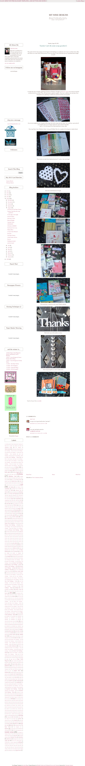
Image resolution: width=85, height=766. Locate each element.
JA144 (14, 558)
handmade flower (8, 549)
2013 (7, 193)
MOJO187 (21, 624)
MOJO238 (11, 627)
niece (13, 637)
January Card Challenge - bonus (17, 559)
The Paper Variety (11, 235)
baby (17, 467)
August (9, 207)
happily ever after (15, 549)
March (9, 253)
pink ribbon (15, 664)
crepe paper (8, 503)
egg (17, 515)
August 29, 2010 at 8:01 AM (38, 423)
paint (18, 657)
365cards (14, 444)
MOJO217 (19, 626)
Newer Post (28, 474)
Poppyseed (6, 669)
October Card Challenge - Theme (11, 654)
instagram (9, 556)
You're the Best (10, 216)
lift (11, 593)
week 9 (17, 747)
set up (7, 693)
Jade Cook (32, 419)
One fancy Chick (11, 218)
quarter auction (7, 674)
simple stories (13, 695)
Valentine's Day (13, 737)
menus (22, 614)
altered (20, 445)
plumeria (11, 667)
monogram (16, 629)
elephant (21, 515)
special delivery (16, 700)
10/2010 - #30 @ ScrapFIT (12, 369)
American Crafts (8, 447)
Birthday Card (12, 476)
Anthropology (14, 449)
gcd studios (15, 543)
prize (10, 670)
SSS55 (14, 703)
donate (21, 511)
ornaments (7, 657)
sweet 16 (10, 720)
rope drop (16, 675)
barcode (16, 470)
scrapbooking (19, 680)
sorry (11, 700)
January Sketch (9, 181)
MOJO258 (16, 627)
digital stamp (7, 510)
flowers (21, 531)
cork (20, 500)
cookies (16, 500)
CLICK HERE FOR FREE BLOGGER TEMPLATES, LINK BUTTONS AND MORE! (23, 1)
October (10, 204)
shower (22, 693)
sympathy (15, 720)
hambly (20, 548)
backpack (6, 470)
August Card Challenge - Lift (13, 460)
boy (9, 479)
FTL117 (7, 534)
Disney (12, 510)
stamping (11, 715)
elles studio (7, 518)
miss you (10, 622)
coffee (6, 495)
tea (10, 721)
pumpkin (11, 672)
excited (10, 520)
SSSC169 (12, 712)
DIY (21, 510)
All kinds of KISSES (11, 226)
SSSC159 (21, 710)
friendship (17, 533)
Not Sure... (9, 233)
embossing (14, 518)
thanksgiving (17, 725)
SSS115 (7, 702)
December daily (7, 508)
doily (17, 511)
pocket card (16, 667)
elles (21, 516)
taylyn (7, 721)
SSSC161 (7, 712)
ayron (13, 467)
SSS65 (18, 703)
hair (10, 548)
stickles (16, 715)
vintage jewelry (16, 738)
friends (13, 533)
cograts (9, 495)
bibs (9, 474)
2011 (7, 196)
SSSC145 (19, 708)
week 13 (12, 745)
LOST (10, 596)
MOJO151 (6, 624)
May (9, 249)
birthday (20, 474)
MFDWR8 (13, 619)
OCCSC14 (20, 644)
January (9, 256)
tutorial (11, 735)
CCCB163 (6, 490)
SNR (12, 698)
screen (22, 682)
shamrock (17, 693)
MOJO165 (16, 624)
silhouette (7, 695)
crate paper (21, 501)
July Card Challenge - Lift (13, 574)
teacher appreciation (15, 721)
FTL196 (15, 538)
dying (17, 513)
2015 (7, 191)
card (21, 485)
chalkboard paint (18, 490)
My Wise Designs (58, 15)
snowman (7, 698)
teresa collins (9, 723)
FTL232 (15, 541)
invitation (18, 556)
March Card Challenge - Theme (10, 604)
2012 (7, 194)
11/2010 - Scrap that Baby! (12, 367)
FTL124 (16, 534)
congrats (12, 498)
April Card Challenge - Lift (13, 452)
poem (21, 667)
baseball (20, 470)
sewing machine (12, 693)
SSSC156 (11, 710)
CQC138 (6, 501)
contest (12, 500)
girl (17, 544)
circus (7, 493)
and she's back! (10, 243)
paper (7, 659)
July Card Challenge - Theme (15, 577)
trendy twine (9, 732)
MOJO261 (21, 627)
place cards (21, 665)
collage (14, 495)
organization (16, 655)
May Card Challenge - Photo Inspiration (13, 609)
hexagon (8, 553)
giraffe (14, 544)
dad (21, 506)
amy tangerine (18, 447)
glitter (21, 544)
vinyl (21, 738)
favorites (20, 523)
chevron (6, 492)
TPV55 (14, 730)
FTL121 (11, 534)
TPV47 (10, 730)
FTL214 (15, 539)
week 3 (20, 745)
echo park (12, 515)
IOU (22, 556)
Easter (20, 513)
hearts (16, 551)
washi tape (7, 740)
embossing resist (20, 518)
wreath (9, 750)
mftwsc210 (6, 621)
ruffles (21, 675)
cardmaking (7, 488)
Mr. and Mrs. (7, 632)
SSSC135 (21, 707)
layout (6, 593)
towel (16, 728)
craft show (15, 501)
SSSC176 (17, 712)
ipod (10, 558)
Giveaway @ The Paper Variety (14, 209)
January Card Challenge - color (11, 561)
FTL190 (20, 536)
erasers (7, 520)
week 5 (6, 747)
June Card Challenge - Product (15, 584)
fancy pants (14, 521)
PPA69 (16, 669)
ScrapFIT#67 (7, 682)
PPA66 (11, 669)
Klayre (12, 589)
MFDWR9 (19, 619)
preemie (20, 669)
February (10, 255)
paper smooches (14, 660)
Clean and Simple (13, 493)
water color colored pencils (17, 740)
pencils (11, 662)
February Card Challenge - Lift (11, 525)
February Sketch (10, 182)
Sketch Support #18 (15, 697)
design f (19, 508)
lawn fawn (20, 591)
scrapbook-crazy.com (35, 431)
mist (15, 622)
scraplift (17, 682)
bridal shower (14, 481)
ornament (21, 655)
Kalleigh (16, 587)
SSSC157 (16, 710)
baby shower (20, 468)
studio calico (13, 717)
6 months (10, 445)
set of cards (21, 692)
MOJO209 (14, 626)
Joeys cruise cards (19, 571)
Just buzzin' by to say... (12, 227)
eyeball (22, 520)
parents (7, 662)
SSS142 (16, 702)
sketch (18, 695)
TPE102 (20, 728)
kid (21, 587)
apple (19, 449)
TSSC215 (6, 735)
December (10, 200)
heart (13, 551)
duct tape (12, 513)
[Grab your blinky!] (14, 421)
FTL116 (21, 533)
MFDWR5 (13, 617)
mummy (12, 632)
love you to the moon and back (16, 598)
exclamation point (16, 520)
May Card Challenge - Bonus (14, 606)
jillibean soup (7, 571)
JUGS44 (12, 572)
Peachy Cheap (65, 91)
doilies (13, 511)
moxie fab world (18, 631)
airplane (16, 445)
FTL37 (6, 543)
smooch (21, 697)
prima (6, 670)
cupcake (10, 506)
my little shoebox (12, 634)
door (5, 513)
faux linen (15, 523)
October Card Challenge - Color (16, 647)
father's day (20, 521)
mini (18, 621)
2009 (7, 259)
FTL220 (6, 541)
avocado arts (8, 467)
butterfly (14, 482)
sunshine (19, 718)
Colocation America (69, 765)
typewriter (16, 735)
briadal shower (7, 481)
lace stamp (15, 591)
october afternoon (12, 646)
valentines (20, 737)
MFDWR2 (14, 616)
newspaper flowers (8, 637)
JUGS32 (7, 572)
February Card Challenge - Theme (16, 530)
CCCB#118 (14, 488)
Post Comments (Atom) (37, 477)
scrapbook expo (11, 680)
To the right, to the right (12, 214)
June (9, 247)
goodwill (10, 546)
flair (14, 531)
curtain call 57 (16, 506)
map (17, 599)
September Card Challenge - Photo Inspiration (15, 687)
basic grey (7, 472)
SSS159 (6, 703)
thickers (6, 728)
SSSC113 (6, 707)
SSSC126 (11, 707)
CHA (12, 490)
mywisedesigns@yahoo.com (13, 123)
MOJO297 (7, 629)
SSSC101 (14, 705)
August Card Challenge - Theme (14, 465)
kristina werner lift (19, 589)
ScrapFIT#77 (12, 682)
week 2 (17, 745)
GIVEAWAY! (10, 224)
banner (11, 470)
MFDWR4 (6, 617)
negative (11, 636)
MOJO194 (8, 626)
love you (7, 598)
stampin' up (7, 715)
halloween (15, 548)
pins (20, 664)
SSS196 (10, 703)
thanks (12, 725)
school (15, 677)
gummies (6, 548)
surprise (6, 720)
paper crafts (13, 659)
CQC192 (10, 501)
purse (16, 672)
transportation (19, 730)
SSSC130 (16, 707)
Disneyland (16, 510)
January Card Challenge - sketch (11, 566)
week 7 (13, 747)
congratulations (18, 498)
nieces (17, 637)
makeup (13, 599)
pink (21, 662)
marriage (6, 606)
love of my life (20, 596)
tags (22, 720)
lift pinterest (18, 593)
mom (12, 629)
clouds (20, 493)
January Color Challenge (18, 569)
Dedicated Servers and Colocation (52, 765)
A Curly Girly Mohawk (12, 231)
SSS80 (22, 703)
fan (10, 521)
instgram (14, 556)
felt (11, 531)
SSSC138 (14, 708)
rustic (6, 677)
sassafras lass (10, 677)
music (17, 632)
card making (10, 487)
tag (19, 720)
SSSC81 (7, 713)
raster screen (8, 675)
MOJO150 (19, 622)
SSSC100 (8, 705)
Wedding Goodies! (11, 241)
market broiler (19, 604)
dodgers (6, 511)
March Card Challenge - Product (15, 603)
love (14, 596)
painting (21, 657)
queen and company (15, 674)
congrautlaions (7, 500)
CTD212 (20, 505)
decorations (14, 508)
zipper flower (18, 750)
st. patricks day (13, 713)
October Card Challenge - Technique (15, 652)
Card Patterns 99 (19, 487)
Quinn (22, 674)
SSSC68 (21, 712)
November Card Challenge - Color (16, 639)
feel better (8, 531)
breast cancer (18, 479)
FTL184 (6, 536)
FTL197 (20, 538)
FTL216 (20, 539)
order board (11, 655)
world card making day (14, 748)
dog (9, 511)
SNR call (16, 698)
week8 (21, 747)
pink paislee (8, 664)
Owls (14, 657)
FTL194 (10, 538)
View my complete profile (10, 63)
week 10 (18, 743)
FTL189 (15, 536)
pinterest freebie (15, 665)
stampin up (20, 713)
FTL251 (20, 541)
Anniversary (7, 449)
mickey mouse (12, 621)
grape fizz (20, 546)
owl (11, 657)
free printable (8, 533)
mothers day (10, 631)
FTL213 (10, 539)
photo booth (16, 662)
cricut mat (14, 503)
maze (18, 614)
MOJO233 (6, 627)
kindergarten (7, 589)
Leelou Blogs (80, 1)
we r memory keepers (12, 742)
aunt (22, 465)
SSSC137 (8, 708)
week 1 (14, 743)
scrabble (20, 677)
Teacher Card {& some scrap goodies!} (53, 46)
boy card (13, 479)
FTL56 (10, 543)
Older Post (78, 474)
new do (20, 636)
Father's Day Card (8, 523)
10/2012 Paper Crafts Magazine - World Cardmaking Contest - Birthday (13, 354)
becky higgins (16, 472)
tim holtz (12, 728)
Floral (18, 531)
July (9, 245)
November (10, 202)
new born (15, 636)
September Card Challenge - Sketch (11, 690)
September (10, 205)
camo (22, 482)
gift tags (10, 544)
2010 (7, 198)
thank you (16, 723)
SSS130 (11, 702)
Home (53, 474)
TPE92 (6, 730)
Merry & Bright (10, 220)
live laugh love (19, 594)
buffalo (20, 481)
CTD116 (15, 505)
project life (17, 670)
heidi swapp (21, 551)
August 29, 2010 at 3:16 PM (38, 433)
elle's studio (16, 516)
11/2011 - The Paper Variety (12, 363)
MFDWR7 (6, 619)
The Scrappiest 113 (17, 726)
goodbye (6, 546)
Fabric (7, 521)
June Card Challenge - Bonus (17, 579)
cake (18, 482)
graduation (15, 546)
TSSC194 (15, 733)
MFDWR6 (19, 617)
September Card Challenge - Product (13, 688)
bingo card (13, 474)
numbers (14, 644)
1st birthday (7, 444)
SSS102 (21, 700)
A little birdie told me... (12, 237)
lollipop (6, 596)
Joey (12, 571)
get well (20, 543)
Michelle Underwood (41, 765)
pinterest (7, 665)
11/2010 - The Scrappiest (12, 365)
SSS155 (20, 702)
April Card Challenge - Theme (12, 457)
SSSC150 (6, 710)
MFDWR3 (19, 616)
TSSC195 (20, 733)
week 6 (9, 747)
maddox (9, 599)
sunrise (14, 718)
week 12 (8, 745)
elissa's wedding (9, 516)
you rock (12, 750)
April (9, 251)
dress (8, 513)
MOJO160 (11, 624)
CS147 (6, 505)
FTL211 (6, 539)
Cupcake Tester (10, 222)
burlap (6, 482)
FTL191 (6, 538)
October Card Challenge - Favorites (11, 649)
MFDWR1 (8, 616)
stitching (21, 715)
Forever (9, 239)
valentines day (9, 738)
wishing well (7, 748)
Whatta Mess (10, 229)
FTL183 (20, 534)
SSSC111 (19, 705)
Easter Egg (6, 515)
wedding (19, 742)
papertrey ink (21, 660)
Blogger (16, 436)
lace (10, 591)
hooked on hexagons (17, 553)
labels (7, 591)
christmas (21, 492)
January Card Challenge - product (14, 564)
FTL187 (10, 536)
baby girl (14, 468)
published (7, 672)
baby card (9, 468)
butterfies (10, 482)
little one (12, 594)
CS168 (10, 505)
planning (7, 667)
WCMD (6, 742)
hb (10, 551)
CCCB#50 (19, 488)
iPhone (7, 558)
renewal (12, 675)
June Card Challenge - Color (11, 581)
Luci (5, 599)
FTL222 (10, 541)
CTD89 (6, 506)
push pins (20, 672)
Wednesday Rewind (8, 743)
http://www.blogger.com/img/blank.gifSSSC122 (13, 554)
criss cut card (19, 503)
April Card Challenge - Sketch (18, 455)
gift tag (6, 544)
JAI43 (18, 558)
